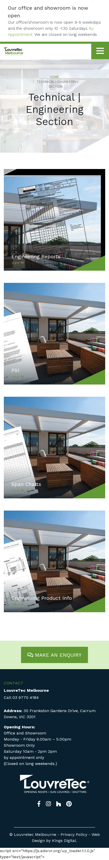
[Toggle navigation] (100, 51)
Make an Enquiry (57, 655)
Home (54, 77)
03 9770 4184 (25, 697)
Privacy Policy (74, 834)
